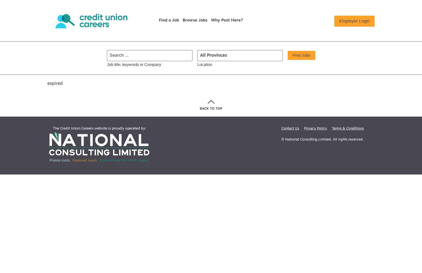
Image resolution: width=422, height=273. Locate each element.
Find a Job (169, 20)
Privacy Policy (315, 129)
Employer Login (354, 21)
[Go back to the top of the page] (211, 104)
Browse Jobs (195, 20)
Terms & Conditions (348, 129)
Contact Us (290, 129)
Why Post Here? (227, 20)
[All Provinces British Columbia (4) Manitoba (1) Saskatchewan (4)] (240, 55)
